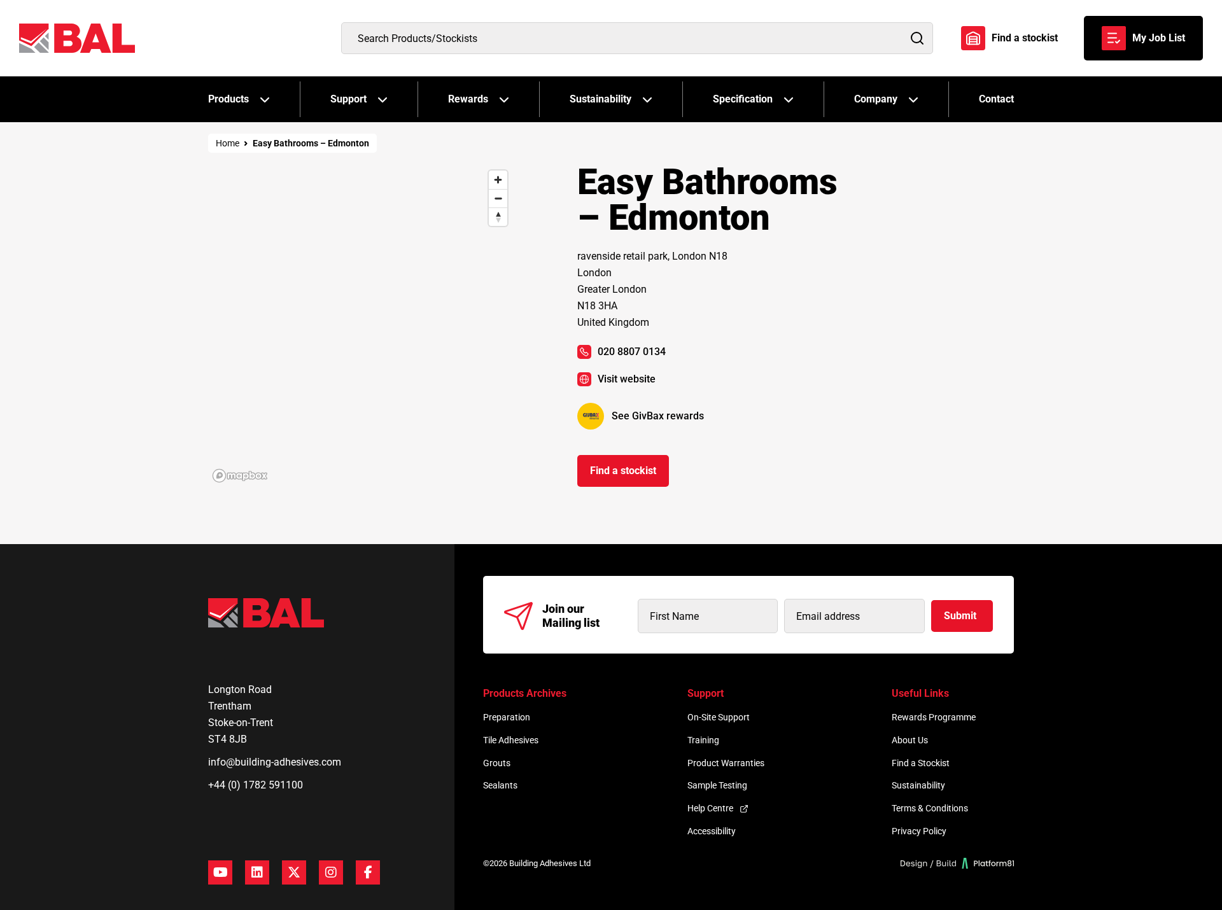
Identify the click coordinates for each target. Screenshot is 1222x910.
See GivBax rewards (658, 416)
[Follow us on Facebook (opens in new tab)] (368, 872)
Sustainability (600, 99)
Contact (996, 99)
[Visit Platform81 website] (958, 863)
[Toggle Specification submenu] (788, 99)
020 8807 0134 (632, 352)
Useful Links (920, 693)
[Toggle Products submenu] (265, 99)
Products (228, 99)
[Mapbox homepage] (240, 475)
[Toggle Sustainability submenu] (647, 99)
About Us (910, 740)
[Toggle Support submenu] (382, 99)
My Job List (1158, 38)
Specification (743, 99)
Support (348, 99)
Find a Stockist (921, 763)
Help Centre (710, 808)
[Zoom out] (498, 198)
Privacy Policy (919, 831)
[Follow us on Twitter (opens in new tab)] (294, 872)
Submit (960, 616)
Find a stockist (1025, 38)
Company (875, 99)
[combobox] (637, 38)
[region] (361, 325)
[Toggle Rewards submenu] (504, 99)
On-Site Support (718, 717)
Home (227, 143)
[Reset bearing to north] (498, 216)
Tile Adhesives (510, 740)
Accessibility (711, 831)
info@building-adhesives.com (274, 762)
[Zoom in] (498, 180)
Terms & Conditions (930, 808)
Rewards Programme (934, 717)
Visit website (627, 379)
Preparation (506, 717)
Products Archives (524, 693)
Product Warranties (725, 763)
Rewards (468, 99)
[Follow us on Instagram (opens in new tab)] (331, 872)
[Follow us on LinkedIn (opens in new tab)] (257, 872)
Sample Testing (717, 785)
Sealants (500, 785)
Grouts (496, 763)
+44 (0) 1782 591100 (255, 785)
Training (703, 740)
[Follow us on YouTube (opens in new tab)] (220, 872)
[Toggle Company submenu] (913, 99)
